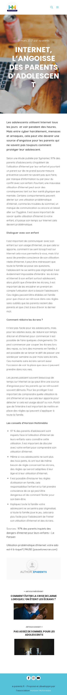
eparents (40, 572)
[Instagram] (33, 678)
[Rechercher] (52, 7)
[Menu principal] (57, 7)
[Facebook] (29, 678)
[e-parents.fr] (12, 7)
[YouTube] (38, 678)
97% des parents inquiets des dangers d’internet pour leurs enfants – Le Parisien (30, 532)
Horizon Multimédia (40, 690)
